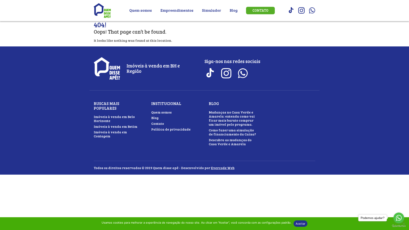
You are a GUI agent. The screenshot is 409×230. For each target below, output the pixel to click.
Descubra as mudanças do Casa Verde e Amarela (230, 142)
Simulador (211, 10)
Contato (260, 10)
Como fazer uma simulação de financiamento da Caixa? (232, 132)
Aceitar (300, 223)
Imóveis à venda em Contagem (110, 134)
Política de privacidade (171, 129)
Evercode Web (223, 167)
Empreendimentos (176, 10)
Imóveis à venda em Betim (115, 126)
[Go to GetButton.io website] (399, 226)
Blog (234, 10)
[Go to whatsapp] (398, 218)
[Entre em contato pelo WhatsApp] (312, 10)
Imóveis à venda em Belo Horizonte (114, 118)
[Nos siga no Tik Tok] (291, 10)
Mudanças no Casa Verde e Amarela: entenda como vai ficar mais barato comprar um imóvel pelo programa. (232, 118)
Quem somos (140, 10)
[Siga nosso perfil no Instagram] (301, 10)
